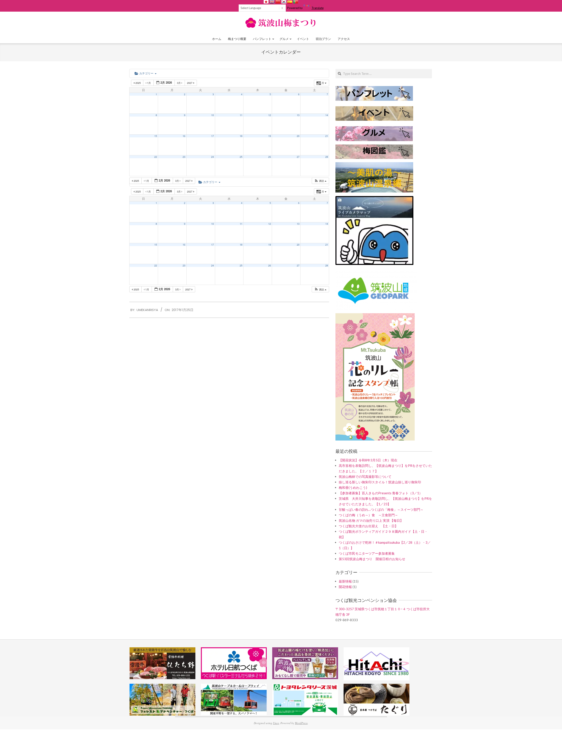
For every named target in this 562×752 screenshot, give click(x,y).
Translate (318, 8)
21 (326, 136)
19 (269, 136)
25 (241, 156)
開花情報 (345, 587)
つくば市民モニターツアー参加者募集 (367, 553)
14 (326, 115)
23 (184, 156)
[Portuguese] (295, 2)
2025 (138, 83)
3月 (179, 83)
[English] (272, 2)
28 (326, 156)
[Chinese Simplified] (278, 2)
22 (155, 156)
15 (155, 136)
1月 (148, 83)
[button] (320, 181)
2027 (190, 83)
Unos (276, 723)
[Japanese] (266, 2)
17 (212, 136)
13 (298, 115)
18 (241, 136)
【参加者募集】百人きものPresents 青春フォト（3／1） (380, 493)
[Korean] (283, 2)
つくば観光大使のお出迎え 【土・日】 (368, 526)
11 (241, 115)
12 (269, 115)
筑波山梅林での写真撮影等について (365, 477)
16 (184, 136)
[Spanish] (289, 2)
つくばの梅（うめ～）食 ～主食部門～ (368, 515)
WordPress (301, 723)
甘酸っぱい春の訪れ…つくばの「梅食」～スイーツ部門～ (381, 509)
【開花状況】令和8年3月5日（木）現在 (368, 460)
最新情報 (345, 581)
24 (212, 156)
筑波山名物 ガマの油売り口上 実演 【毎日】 (371, 520)
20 (298, 136)
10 (212, 115)
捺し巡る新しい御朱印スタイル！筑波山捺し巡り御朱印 (380, 482)
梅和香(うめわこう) (353, 487)
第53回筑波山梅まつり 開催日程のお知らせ (372, 559)
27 (298, 156)
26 (269, 156)
